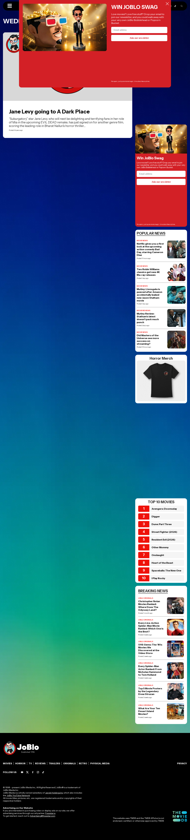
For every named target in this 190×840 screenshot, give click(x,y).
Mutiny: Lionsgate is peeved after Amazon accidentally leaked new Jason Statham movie (149, 295)
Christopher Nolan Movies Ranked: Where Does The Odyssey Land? (149, 605)
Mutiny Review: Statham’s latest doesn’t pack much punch (148, 318)
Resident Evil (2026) (163, 539)
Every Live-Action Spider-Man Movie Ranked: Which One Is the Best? (150, 627)
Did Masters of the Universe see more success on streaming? (148, 339)
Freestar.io (50, 813)
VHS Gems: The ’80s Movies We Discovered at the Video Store (150, 649)
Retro (83, 763)
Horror (20, 763)
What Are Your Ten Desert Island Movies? (149, 711)
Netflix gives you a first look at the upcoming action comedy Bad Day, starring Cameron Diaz (150, 249)
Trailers (54, 763)
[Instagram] (38, 772)
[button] (9, 6)
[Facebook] (33, 772)
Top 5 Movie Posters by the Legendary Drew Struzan (150, 691)
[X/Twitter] (27, 772)
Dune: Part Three (162, 524)
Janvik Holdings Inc (54, 792)
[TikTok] (175, 6)
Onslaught (158, 555)
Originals (69, 763)
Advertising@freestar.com (42, 816)
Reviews (40, 763)
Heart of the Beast (162, 562)
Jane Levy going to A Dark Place (49, 111)
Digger (156, 516)
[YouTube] (22, 772)
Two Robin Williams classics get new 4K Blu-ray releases (148, 272)
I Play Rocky (158, 578)
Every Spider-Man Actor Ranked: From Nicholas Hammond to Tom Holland (150, 670)
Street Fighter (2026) (164, 531)
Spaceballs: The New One (166, 570)
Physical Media (100, 763)
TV (30, 763)
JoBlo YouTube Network (18, 795)
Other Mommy (160, 547)
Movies (7, 763)
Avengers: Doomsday (164, 508)
